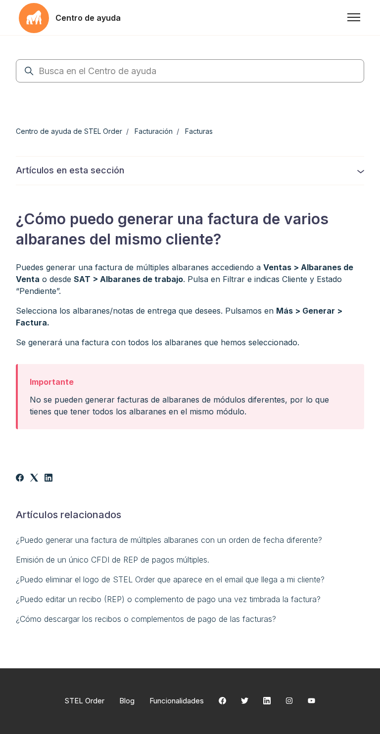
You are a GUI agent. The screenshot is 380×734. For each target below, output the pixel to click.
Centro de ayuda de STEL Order (69, 131)
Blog (127, 700)
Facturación (154, 131)
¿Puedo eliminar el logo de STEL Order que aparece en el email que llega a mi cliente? (170, 579)
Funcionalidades (176, 700)
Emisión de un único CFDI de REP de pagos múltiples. (112, 560)
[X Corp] (34, 479)
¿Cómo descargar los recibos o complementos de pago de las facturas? (146, 619)
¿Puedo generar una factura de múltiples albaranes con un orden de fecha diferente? (169, 540)
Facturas (199, 131)
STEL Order (84, 700)
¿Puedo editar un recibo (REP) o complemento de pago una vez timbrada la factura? (168, 599)
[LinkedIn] (48, 479)
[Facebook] (20, 479)
